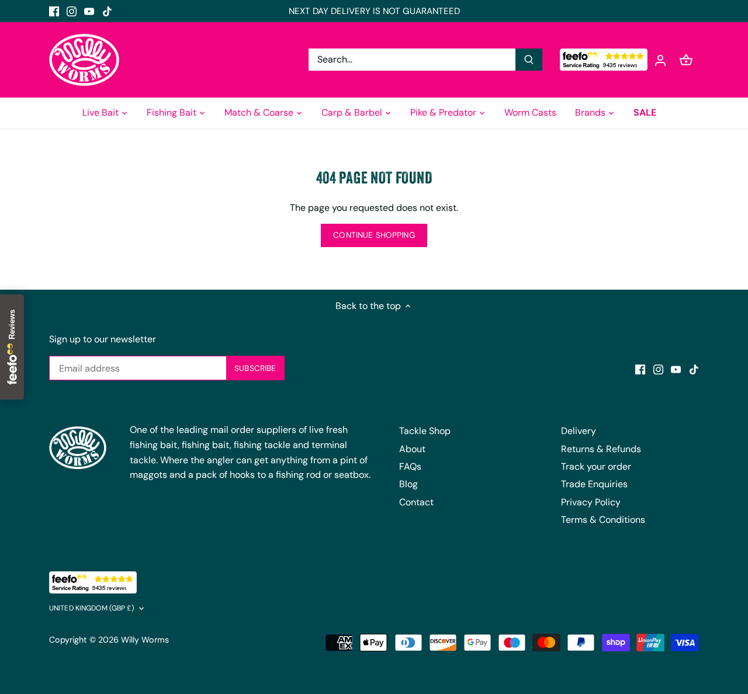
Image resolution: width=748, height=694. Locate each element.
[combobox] (412, 59)
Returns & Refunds (601, 449)
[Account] (660, 60)
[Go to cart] (686, 60)
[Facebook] (54, 11)
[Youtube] (89, 11)
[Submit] (528, 59)
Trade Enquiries (594, 484)
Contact (416, 502)
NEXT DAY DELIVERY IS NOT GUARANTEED (374, 11)
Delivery (578, 431)
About (412, 449)
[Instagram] (72, 11)
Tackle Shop (425, 431)
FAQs (410, 466)
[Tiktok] (107, 11)
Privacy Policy (591, 502)
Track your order (596, 466)
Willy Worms (145, 639)
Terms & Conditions (603, 519)
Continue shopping (373, 235)
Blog (408, 484)
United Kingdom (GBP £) (91, 608)
